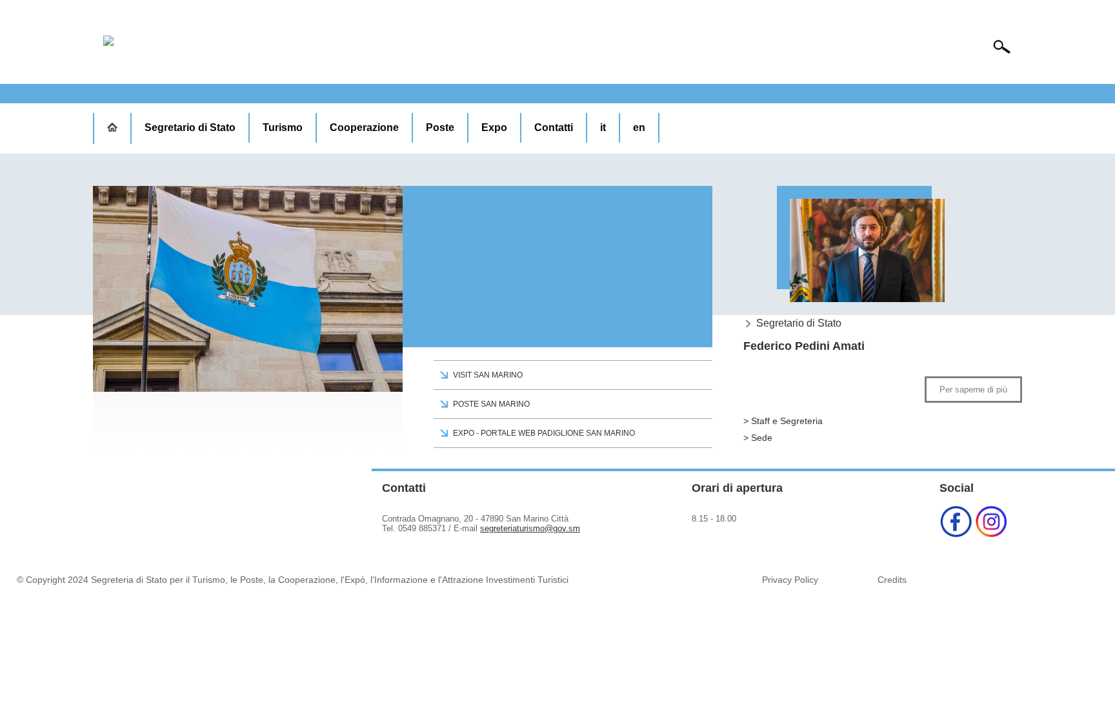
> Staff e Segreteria (783, 421)
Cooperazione (364, 127)
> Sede (757, 437)
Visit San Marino (488, 375)
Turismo (283, 127)
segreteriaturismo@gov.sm (530, 528)
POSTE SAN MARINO (491, 404)
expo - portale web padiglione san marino (544, 433)
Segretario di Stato (190, 127)
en (639, 127)
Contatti (553, 127)
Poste (440, 127)
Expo (494, 127)
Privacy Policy (790, 579)
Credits (892, 579)
